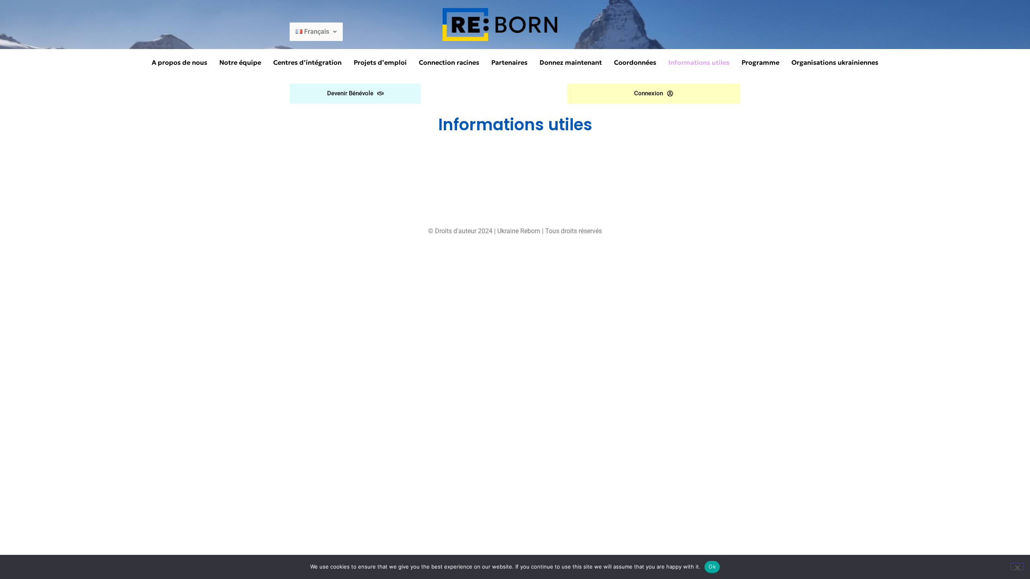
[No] (1017, 566)
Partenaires (509, 62)
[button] (316, 32)
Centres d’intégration (307, 62)
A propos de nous (179, 62)
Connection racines (449, 62)
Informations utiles (698, 62)
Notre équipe (240, 62)
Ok (712, 566)
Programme (760, 62)
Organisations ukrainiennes (834, 62)
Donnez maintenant (571, 62)
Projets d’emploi (380, 62)
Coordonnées (635, 62)
